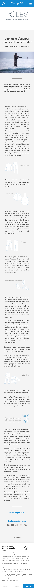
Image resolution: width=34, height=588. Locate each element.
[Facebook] (8, 525)
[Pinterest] (21, 525)
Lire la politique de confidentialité (10, 580)
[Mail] (25, 525)
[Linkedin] (16, 525)
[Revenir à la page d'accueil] (17, 3)
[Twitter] (12, 525)
